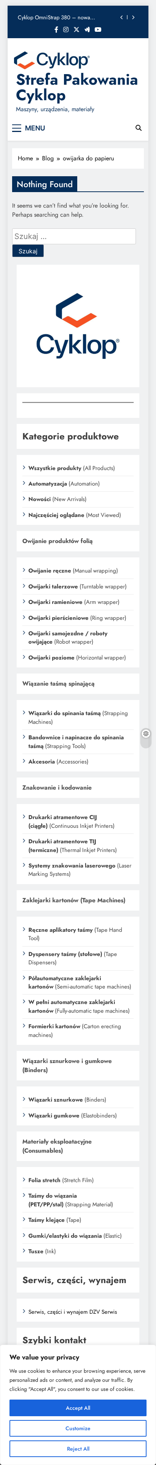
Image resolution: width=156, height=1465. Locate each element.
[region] (78, 1405)
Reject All (78, 1449)
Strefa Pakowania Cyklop (77, 87)
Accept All (78, 1408)
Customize (78, 1428)
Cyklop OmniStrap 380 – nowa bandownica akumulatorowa (54, 17)
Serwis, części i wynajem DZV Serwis (72, 1312)
